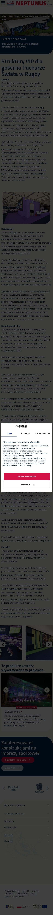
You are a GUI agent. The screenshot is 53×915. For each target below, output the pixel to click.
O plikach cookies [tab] (42, 433)
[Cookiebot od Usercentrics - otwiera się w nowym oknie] (15, 426)
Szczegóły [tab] (25, 433)
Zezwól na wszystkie (27, 476)
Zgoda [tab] (9, 433)
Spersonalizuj (25, 484)
